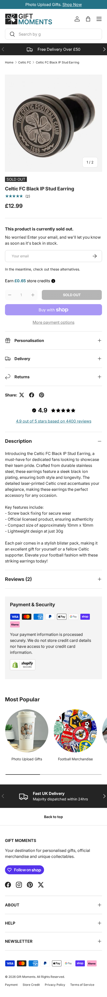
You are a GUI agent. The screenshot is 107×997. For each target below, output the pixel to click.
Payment (11, 985)
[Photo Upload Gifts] (26, 730)
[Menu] (99, 18)
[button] (88, 18)
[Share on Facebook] (32, 395)
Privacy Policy (55, 985)
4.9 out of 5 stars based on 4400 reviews (53, 421)
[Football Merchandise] (75, 730)
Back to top (53, 817)
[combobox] (53, 34)
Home (9, 62)
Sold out (72, 295)
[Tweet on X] (22, 395)
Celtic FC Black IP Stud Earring (57, 62)
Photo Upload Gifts (26, 759)
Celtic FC (24, 62)
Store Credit (31, 985)
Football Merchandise (75, 759)
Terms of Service (82, 985)
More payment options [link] (53, 322)
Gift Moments (25, 977)
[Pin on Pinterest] (42, 395)
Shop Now (72, 4)
